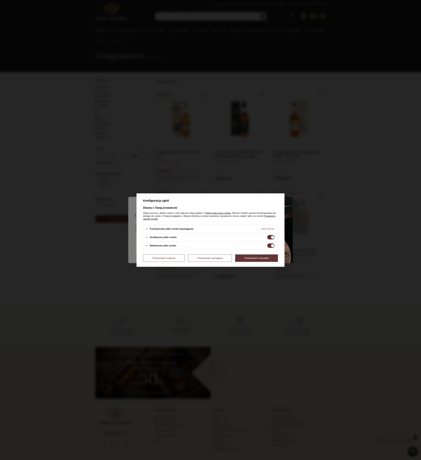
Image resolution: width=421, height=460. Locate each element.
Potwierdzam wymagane (210, 258)
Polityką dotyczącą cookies (218, 213)
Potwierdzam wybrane (163, 258)
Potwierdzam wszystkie (257, 258)
